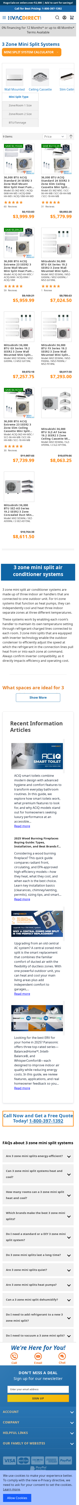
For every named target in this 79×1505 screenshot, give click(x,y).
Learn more (11, 1489)
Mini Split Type (18, 97)
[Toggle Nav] (4, 18)
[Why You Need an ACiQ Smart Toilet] (38, 756)
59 (10, 290)
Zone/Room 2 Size (20, 114)
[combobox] (56, 17)
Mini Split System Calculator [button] (29, 52)
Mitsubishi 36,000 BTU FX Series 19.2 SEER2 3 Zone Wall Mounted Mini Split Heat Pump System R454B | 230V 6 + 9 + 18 (55, 350)
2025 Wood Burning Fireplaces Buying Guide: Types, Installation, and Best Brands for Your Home (37, 842)
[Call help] (14, 1358)
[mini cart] (72, 17)
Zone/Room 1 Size (20, 105)
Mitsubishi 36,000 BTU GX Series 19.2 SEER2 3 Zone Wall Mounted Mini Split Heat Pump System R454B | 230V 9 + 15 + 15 (19, 350)
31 (47, 206)
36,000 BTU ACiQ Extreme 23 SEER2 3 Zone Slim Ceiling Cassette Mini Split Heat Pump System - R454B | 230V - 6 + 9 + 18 (19, 426)
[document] (38, 1487)
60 (10, 206)
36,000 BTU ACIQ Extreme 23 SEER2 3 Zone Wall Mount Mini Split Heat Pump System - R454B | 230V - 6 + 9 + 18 (19, 266)
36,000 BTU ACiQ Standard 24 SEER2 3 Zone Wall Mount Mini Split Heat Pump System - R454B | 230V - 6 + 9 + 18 (19, 182)
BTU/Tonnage (17, 122)
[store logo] (24, 17)
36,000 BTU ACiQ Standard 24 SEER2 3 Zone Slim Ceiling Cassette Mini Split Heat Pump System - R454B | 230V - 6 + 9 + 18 (56, 182)
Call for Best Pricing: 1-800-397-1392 (38, 8)
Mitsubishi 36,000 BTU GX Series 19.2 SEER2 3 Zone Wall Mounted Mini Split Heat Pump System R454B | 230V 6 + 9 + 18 (55, 266)
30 (10, 450)
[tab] (20, 97)
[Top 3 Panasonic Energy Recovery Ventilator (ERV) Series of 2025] (38, 1018)
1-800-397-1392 (46, 1120)
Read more (22, 826)
